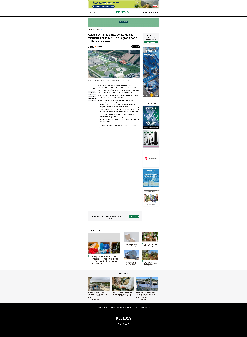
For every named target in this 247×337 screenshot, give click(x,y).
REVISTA (99, 307)
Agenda (122, 307)
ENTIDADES (134, 307)
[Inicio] (122, 13)
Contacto (147, 307)
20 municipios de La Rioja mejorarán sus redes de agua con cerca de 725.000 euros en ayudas (98, 295)
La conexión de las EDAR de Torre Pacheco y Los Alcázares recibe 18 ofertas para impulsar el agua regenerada (146, 295)
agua (92, 100)
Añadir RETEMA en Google (101, 46)
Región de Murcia (141, 299)
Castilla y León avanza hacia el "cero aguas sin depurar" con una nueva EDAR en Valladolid (122, 294)
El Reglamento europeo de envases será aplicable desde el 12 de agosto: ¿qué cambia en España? (105, 260)
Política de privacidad (126, 328)
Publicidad (141, 307)
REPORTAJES (112, 307)
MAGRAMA (91, 96)
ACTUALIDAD (105, 307)
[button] (88, 47)
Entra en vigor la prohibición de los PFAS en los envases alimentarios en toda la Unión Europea (132, 245)
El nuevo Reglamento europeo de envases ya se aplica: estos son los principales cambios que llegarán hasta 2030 (150, 245)
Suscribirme (151, 42)
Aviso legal (118, 328)
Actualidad (92, 30)
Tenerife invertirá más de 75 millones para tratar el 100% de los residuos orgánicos (131, 262)
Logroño (92, 92)
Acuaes (91, 94)
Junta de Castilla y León (119, 298)
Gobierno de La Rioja (94, 299)
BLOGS (117, 307)
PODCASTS (128, 307)
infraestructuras (92, 98)
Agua (99, 30)
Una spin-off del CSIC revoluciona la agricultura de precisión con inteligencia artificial (150, 263)
